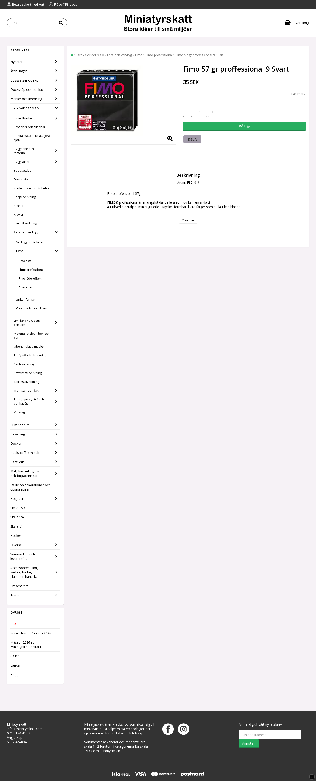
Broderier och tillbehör (29, 127)
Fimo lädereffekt (30, 278)
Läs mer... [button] (298, 93)
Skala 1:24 (17, 508)
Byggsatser (22, 162)
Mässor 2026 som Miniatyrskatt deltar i (25, 644)
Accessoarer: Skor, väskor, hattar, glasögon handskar (24, 572)
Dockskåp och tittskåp (27, 89)
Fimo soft (25, 261)
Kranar (19, 206)
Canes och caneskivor (31, 308)
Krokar (18, 214)
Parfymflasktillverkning (30, 355)
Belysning (17, 434)
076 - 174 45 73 (18, 733)
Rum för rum (20, 425)
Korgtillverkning (25, 197)
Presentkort (19, 586)
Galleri (15, 656)
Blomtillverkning (25, 118)
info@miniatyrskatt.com (25, 729)
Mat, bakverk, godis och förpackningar (25, 473)
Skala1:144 (18, 526)
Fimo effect (26, 287)
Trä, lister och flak (26, 390)
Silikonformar (25, 299)
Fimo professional (32, 270)
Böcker (15, 535)
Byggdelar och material (24, 151)
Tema (14, 595)
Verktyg (19, 412)
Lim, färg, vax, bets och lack (27, 322)
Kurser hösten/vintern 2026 (30, 633)
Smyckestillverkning (28, 373)
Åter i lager (18, 71)
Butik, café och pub (24, 452)
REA (13, 624)
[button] (297, 23)
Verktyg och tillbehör (30, 242)
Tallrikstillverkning (26, 382)
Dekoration (22, 179)
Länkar (15, 665)
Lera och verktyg (26, 232)
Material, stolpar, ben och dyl (32, 335)
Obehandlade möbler (29, 346)
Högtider (16, 498)
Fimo (19, 251)
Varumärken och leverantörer (22, 556)
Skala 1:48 (17, 517)
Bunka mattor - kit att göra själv (32, 138)
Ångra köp (14, 737)
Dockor (16, 443)
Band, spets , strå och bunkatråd (29, 401)
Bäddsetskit (22, 170)
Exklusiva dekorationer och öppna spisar (30, 487)
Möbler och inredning (26, 99)
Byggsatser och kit (24, 80)
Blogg (14, 674)
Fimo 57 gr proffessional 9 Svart (199, 55)
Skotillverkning (24, 364)
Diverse (16, 545)
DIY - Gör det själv (24, 108)
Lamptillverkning (25, 223)
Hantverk (17, 462)
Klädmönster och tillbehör (32, 188)
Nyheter (16, 62)
